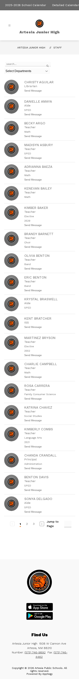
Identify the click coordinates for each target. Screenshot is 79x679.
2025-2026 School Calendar (25, 5)
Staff (57, 47)
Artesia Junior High (31, 47)
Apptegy (47, 673)
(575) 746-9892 (35, 652)
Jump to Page (53, 524)
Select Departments (18, 71)
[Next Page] (42, 524)
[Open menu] (9, 25)
